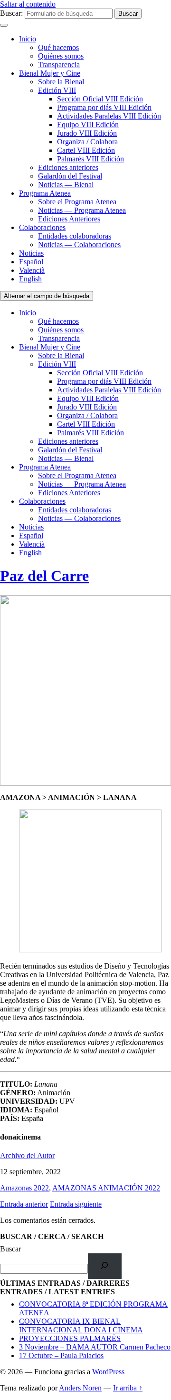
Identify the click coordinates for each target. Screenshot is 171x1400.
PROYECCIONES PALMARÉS (70, 1338)
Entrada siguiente (76, 1204)
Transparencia (59, 64)
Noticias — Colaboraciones (79, 244)
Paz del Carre (44, 575)
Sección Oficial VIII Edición (100, 99)
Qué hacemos (58, 47)
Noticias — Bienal (66, 184)
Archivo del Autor (27, 1155)
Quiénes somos (61, 56)
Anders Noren (80, 1388)
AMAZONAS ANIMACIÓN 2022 (106, 1188)
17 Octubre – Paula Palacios (61, 1355)
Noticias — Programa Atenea (82, 210)
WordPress (108, 1372)
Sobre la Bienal (61, 82)
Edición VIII (57, 90)
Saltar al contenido (28, 4)
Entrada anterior (24, 1204)
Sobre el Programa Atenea (77, 202)
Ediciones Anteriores (69, 219)
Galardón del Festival (70, 176)
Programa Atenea (45, 193)
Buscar (10, 1249)
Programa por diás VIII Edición (104, 107)
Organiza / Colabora (87, 142)
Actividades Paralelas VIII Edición (109, 116)
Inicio (27, 39)
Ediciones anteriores (68, 167)
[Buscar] (105, 1266)
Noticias (31, 253)
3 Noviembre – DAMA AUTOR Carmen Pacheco (95, 1347)
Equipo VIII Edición (88, 124)
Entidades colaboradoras (74, 236)
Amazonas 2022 (24, 1188)
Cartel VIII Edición (86, 150)
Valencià (32, 270)
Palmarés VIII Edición (90, 159)
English (30, 279)
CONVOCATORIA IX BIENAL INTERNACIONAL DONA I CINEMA (81, 1325)
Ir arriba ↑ (127, 1388)
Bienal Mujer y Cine (49, 73)
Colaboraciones (42, 227)
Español (31, 262)
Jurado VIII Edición (87, 133)
